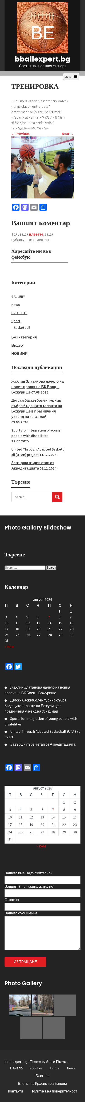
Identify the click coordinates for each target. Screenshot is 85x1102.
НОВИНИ (19, 353)
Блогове (43, 1075)
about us (36, 1068)
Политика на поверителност (53, 1091)
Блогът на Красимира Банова (42, 1083)
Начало (16, 1068)
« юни (9, 646)
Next (68, 133)
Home (54, 1068)
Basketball (22, 327)
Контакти (15, 1091)
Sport (15, 321)
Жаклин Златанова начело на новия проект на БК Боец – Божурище (37, 387)
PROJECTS (19, 312)
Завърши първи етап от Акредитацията (42, 744)
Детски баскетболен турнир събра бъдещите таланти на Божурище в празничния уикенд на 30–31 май (35, 706)
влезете (36, 234)
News (71, 1068)
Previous (20, 133)
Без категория (24, 337)
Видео (17, 345)
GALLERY (18, 296)
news (15, 304)
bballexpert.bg (42, 59)
